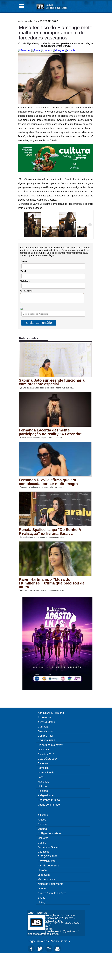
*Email (23, 271)
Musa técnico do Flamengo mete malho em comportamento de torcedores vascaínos (55, 32)
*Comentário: (26, 291)
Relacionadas (28, 338)
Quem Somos (37, 912)
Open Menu (21, 6)
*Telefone (25, 281)
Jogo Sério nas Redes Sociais (49, 941)
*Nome (23, 261)
